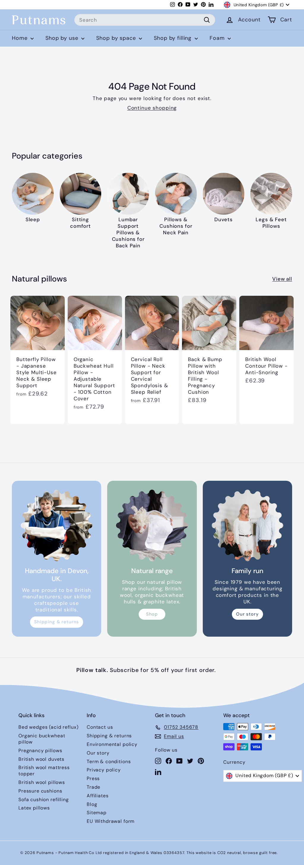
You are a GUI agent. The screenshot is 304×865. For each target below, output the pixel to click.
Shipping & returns (56, 622)
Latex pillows (34, 808)
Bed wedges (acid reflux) (48, 727)
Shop (152, 614)
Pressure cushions (40, 791)
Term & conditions (109, 761)
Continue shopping (152, 108)
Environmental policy (112, 744)
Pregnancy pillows (40, 750)
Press (93, 778)
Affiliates (98, 796)
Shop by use (62, 38)
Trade (93, 787)
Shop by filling (173, 38)
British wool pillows (41, 782)
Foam (218, 38)
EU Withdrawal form (110, 821)
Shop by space (116, 38)
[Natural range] (152, 525)
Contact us (100, 727)
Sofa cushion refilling (43, 799)
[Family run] (247, 525)
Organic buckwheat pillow (41, 739)
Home (20, 38)
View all (282, 279)
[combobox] (144, 20)
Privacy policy (104, 770)
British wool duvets (41, 759)
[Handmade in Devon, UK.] (56, 525)
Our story (247, 614)
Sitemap (97, 812)
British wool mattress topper (44, 770)
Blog (92, 804)
